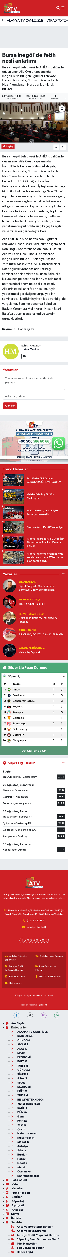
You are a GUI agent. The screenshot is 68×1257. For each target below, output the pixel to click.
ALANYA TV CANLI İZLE (24, 20)
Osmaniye (24, 1171)
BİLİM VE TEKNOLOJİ (30, 1099)
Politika (22, 1120)
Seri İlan (16, 1197)
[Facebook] (22, 940)
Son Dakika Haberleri (50, 976)
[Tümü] (63, 574)
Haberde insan (26, 1133)
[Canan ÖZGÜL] (9, 634)
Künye (18, 995)
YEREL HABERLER (28, 1103)
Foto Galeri (19, 1180)
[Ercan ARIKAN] (9, 585)
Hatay (21, 1159)
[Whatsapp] (40, 940)
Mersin (21, 1167)
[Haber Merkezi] (11, 351)
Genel (21, 1116)
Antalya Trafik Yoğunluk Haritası (14, 968)
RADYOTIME (25, 1036)
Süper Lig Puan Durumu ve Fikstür (39, 1239)
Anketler (17, 1209)
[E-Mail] (24, 356)
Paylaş (9, 146)
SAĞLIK (22, 1108)
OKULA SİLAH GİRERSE (32, 604)
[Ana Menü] (63, 8)
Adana (21, 1150)
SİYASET (22, 1044)
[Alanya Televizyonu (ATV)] (11, 8)
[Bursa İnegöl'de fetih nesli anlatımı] (34, 122)
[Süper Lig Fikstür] (63, 763)
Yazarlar (17, 1188)
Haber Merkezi (30, 349)
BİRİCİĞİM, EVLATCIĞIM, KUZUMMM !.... (41, 636)
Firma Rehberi (20, 1192)
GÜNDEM (23, 1040)
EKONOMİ (24, 1057)
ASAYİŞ (22, 1048)
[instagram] (44, 1015)
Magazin (23, 1142)
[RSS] (46, 940)
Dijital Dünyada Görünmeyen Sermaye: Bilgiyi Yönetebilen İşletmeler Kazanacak (36, 588)
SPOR (21, 1053)
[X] (28, 940)
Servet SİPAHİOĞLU (31, 614)
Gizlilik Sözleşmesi (43, 995)
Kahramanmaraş (28, 1175)
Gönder (10, 405)
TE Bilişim (42, 1005)
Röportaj (17, 1201)
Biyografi (17, 1205)
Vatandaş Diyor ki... (32, 648)
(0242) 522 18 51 (36, 920)
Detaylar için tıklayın (34, 750)
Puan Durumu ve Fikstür (46, 968)
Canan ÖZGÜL (27, 630)
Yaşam (21, 1125)
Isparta (22, 1163)
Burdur (22, 1154)
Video (15, 1184)
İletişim (27, 995)
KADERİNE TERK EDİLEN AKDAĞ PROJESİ (38, 620)
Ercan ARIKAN (27, 582)
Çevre (21, 1129)
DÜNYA (22, 1112)
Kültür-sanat (25, 1137)
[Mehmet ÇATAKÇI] (9, 601)
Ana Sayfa (18, 1023)
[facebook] (16, 1015)
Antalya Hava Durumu (51, 956)
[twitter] (30, 1015)
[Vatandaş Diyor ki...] (9, 650)
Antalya (22, 1146)
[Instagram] (34, 940)
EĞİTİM (22, 1061)
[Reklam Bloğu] (34, 440)
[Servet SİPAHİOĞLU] (9, 618)
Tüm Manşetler (17, 976)
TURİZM (22, 1065)
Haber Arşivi (15, 983)
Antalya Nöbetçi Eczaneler (16, 958)
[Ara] (58, 8)
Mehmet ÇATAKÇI (29, 599)
